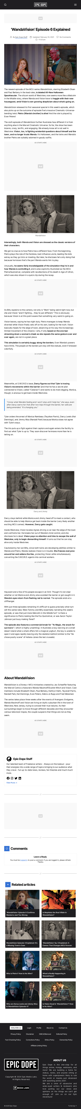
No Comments (65, 37)
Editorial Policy (61, 1034)
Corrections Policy (33, 1040)
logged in (24, 860)
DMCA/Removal (45, 1034)
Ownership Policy (65, 1040)
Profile (38, 1028)
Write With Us (16, 1028)
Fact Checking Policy (13, 1040)
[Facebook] (8, 778)
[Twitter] (16, 778)
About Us (50, 1028)
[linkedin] (20, 778)
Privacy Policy (16, 1034)
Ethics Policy (49, 1040)
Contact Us (63, 1028)
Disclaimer (30, 1034)
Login (29, 1028)
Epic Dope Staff (21, 37)
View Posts (11, 783)
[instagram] (12, 778)
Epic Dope (13, 1106)
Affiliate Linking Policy (39, 1046)
